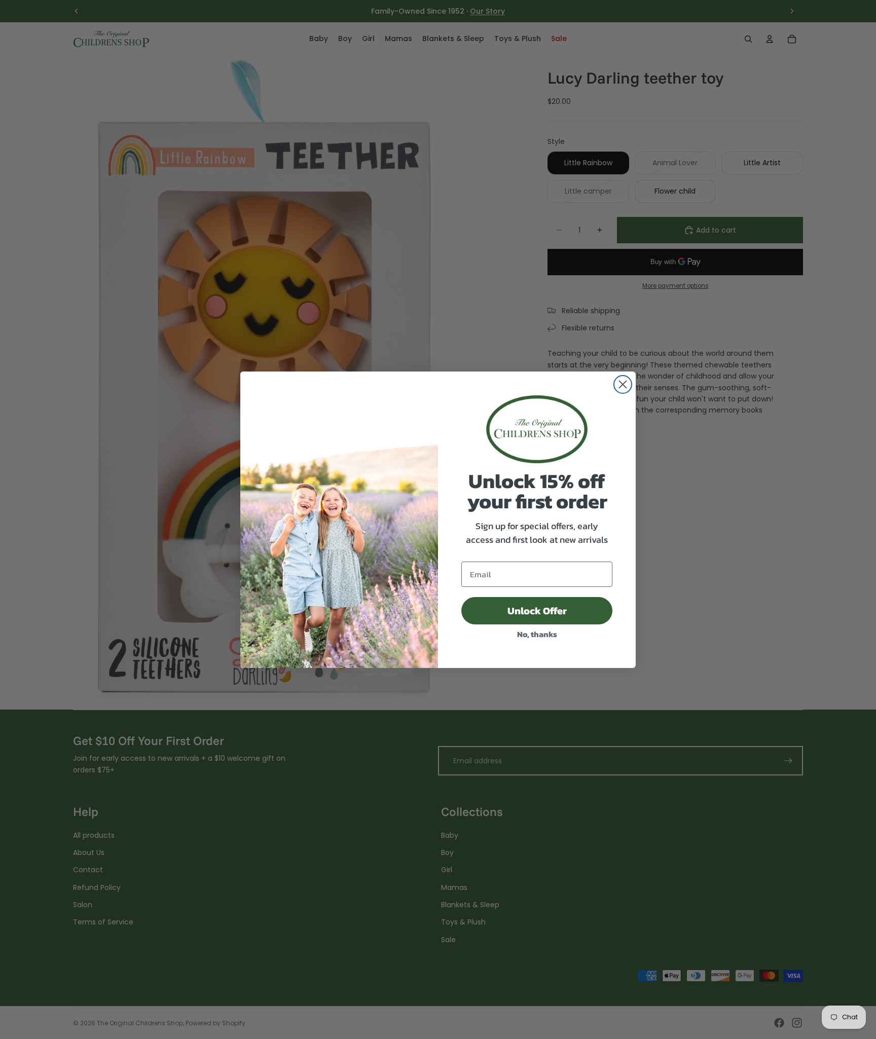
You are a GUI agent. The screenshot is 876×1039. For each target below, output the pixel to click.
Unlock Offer (537, 610)
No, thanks (537, 634)
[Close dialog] (623, 384)
